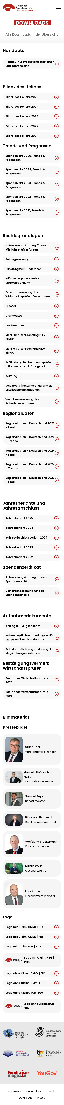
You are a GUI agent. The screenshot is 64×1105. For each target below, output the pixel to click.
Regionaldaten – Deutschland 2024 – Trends (30, 466)
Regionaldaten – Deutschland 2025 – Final (30, 426)
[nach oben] (59, 1098)
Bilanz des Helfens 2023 (21, 116)
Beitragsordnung (17, 259)
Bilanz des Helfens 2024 (21, 107)
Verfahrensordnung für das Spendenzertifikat (24, 593)
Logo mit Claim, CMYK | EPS (24, 927)
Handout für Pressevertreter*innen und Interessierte (29, 64)
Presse (41, 1097)
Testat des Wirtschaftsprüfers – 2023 (28, 680)
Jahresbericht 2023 (19, 547)
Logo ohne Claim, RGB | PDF (24, 993)
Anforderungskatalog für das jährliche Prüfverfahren (26, 248)
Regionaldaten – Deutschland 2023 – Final (30, 480)
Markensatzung (16, 325)
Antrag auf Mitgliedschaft (23, 626)
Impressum (14, 1091)
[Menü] (58, 7)
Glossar (10, 306)
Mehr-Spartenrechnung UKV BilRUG (25, 351)
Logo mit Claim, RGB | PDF (23, 947)
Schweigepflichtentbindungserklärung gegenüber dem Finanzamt (30, 638)
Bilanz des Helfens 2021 (21, 136)
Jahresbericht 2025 (19, 518)
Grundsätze (13, 316)
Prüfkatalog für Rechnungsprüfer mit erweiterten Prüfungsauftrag (28, 364)
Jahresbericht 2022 (19, 557)
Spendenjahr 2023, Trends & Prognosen (25, 185)
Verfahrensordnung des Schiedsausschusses (22, 401)
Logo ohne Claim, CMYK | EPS (25, 973)
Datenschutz (33, 1091)
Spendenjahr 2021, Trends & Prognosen (24, 213)
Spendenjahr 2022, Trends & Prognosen (25, 199)
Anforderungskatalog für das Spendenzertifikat (26, 579)
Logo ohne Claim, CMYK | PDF (25, 983)
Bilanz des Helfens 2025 (21, 97)
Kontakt (51, 1091)
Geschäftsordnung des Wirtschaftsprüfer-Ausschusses (28, 294)
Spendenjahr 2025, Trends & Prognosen (25, 158)
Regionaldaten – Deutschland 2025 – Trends (30, 439)
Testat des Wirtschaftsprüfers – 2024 (28, 694)
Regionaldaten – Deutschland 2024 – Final (30, 453)
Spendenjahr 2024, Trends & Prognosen (25, 172)
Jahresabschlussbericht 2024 (26, 538)
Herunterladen (57, 64)
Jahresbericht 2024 (19, 528)
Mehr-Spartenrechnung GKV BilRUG (25, 337)
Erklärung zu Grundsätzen (23, 269)
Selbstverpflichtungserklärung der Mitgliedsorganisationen (29, 388)
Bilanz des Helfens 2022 (21, 126)
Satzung (11, 376)
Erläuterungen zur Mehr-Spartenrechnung (22, 281)
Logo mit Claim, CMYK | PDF (24, 937)
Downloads (25, 1097)
